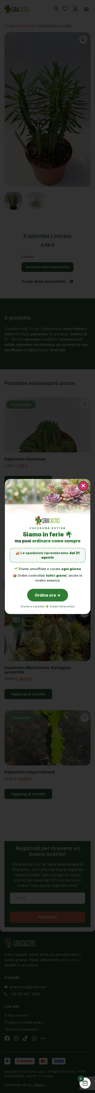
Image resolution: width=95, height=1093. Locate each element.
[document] (47, 546)
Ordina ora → (48, 595)
